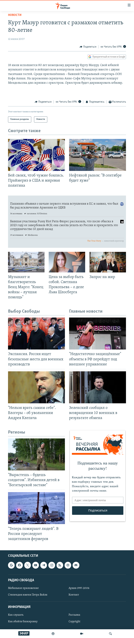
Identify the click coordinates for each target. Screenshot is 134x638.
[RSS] (60, 565)
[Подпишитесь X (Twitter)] (27, 565)
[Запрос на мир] (108, 262)
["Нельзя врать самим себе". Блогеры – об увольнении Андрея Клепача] (36, 387)
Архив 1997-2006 (79, 588)
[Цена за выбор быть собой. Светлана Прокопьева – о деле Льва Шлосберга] (67, 262)
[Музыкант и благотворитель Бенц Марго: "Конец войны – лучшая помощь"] (26, 262)
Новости (14, 15)
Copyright (74, 621)
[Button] (88, 47)
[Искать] (110, 633)
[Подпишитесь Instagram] (51, 565)
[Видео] (81, 633)
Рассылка (74, 615)
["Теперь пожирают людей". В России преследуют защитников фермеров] (36, 508)
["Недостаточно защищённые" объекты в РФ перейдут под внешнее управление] (97, 333)
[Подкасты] (68, 565)
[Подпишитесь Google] (11, 565)
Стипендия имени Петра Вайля (27, 594)
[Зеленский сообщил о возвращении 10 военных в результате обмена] (97, 387)
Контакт (74, 594)
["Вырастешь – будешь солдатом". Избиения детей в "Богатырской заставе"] (36, 454)
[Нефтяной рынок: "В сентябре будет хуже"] (97, 155)
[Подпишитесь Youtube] (35, 565)
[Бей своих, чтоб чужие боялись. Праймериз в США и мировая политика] (36, 155)
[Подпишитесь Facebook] (19, 565)
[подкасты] (53, 633)
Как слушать (15, 615)
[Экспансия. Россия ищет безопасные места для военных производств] (36, 333)
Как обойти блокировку (23, 621)
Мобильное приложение (23, 588)
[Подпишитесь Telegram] (43, 565)
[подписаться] (76, 565)
